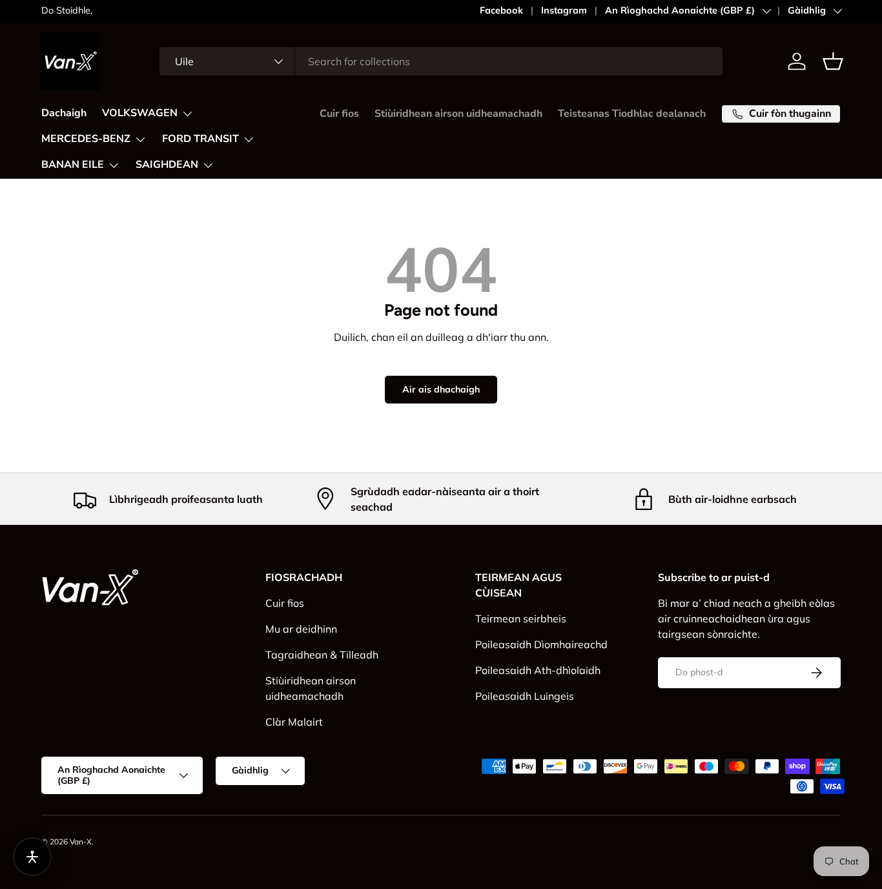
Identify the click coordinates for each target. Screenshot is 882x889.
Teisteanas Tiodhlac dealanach (632, 114)
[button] (833, 61)
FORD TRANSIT (200, 139)
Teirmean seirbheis (520, 618)
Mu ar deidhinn (301, 628)
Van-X (81, 841)
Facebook (501, 10)
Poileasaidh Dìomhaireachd (541, 644)
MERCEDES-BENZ (85, 139)
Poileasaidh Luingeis (524, 696)
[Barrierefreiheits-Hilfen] (32, 856)
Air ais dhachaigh (441, 389)
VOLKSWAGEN (140, 113)
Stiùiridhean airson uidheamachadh (458, 114)
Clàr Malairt (294, 721)
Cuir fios (339, 114)
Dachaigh (64, 113)
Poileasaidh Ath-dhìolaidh (537, 670)
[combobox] (441, 61)
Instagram (564, 10)
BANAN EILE (72, 165)
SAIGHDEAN (167, 165)
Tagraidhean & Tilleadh (321, 654)
